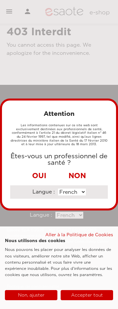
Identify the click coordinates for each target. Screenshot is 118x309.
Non (77, 175)
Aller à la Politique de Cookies (79, 234)
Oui (39, 175)
